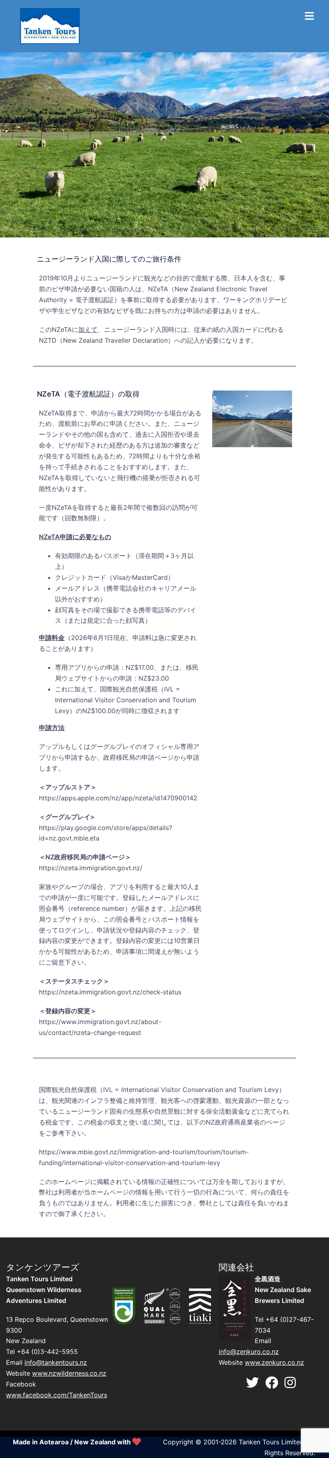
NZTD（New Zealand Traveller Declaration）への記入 (119, 340)
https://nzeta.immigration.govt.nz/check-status (110, 992)
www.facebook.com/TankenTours (56, 1395)
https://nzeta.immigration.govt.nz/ (90, 868)
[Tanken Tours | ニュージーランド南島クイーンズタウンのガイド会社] (50, 25)
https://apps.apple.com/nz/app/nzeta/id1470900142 (118, 798)
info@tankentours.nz (55, 1362)
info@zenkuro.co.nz (249, 1352)
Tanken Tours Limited (271, 1442)
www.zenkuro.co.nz (274, 1362)
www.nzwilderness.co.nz (69, 1373)
